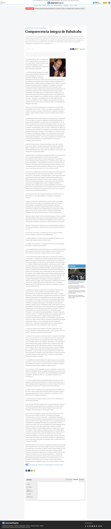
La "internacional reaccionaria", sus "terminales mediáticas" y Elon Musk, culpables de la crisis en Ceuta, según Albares (77, 291)
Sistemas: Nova (27, 527)
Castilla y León (50, 5)
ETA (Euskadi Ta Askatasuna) (49, 464)
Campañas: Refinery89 (6, 527)
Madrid (40, 5)
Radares (29, 494)
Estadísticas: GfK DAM (13, 527)
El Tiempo (29, 487)
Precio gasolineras (29, 490)
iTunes (101, 526)
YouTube (92, 526)
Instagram (90, 526)
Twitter (88, 526)
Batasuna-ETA (40, 464)
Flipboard (96, 526)
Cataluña (71, 5)
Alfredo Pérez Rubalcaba (32, 464)
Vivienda (69, 0)
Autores (42, 526)
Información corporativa (7, 526)
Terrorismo (61, 464)
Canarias (44, 5)
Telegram (99, 526)
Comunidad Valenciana (58, 5)
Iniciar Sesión (109, 3)
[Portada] (55, 3)
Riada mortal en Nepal (64, 0)
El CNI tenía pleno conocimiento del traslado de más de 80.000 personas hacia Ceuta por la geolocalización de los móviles (76, 282)
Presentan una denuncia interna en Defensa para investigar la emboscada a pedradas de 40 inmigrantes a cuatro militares (76, 287)
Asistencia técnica (35, 526)
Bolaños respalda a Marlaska (56, 0)
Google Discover (94, 526)
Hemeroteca (30, 497)
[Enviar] (75, 49)
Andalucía (36, 5)
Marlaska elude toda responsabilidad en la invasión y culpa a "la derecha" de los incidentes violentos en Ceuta (76, 296)
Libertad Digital (43, 523)
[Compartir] (71, 49)
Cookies (28, 526)
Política (75, 5)
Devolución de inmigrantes (47, 0)
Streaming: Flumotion (21, 527)
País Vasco (57, 464)
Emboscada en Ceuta (40, 0)
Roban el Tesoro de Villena (74, 0)
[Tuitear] (73, 49)
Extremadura (65, 5)
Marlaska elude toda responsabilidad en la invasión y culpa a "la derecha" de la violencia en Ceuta (59, 8)
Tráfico (28, 484)
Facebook (85, 526)
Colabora (105, 2)
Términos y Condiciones (19, 526)
